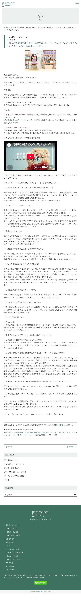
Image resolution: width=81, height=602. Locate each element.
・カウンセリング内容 (11, 549)
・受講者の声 (8, 542)
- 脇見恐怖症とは (10, 528)
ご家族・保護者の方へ (12, 468)
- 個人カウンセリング (12, 556)
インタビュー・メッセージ (17, 37)
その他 (6, 480)
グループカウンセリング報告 (15, 472)
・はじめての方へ (10, 539)
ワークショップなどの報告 (14, 476)
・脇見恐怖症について (11, 525)
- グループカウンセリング (13, 552)
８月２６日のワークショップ (18, 120)
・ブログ (7, 546)
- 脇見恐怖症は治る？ (12, 535)
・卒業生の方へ (9, 563)
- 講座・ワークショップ (13, 559)
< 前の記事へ (9, 447)
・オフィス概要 (9, 566)
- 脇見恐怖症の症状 (11, 532)
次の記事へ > (72, 447)
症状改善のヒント (11, 460)
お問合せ (62, 425)
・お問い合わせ (9, 569)
